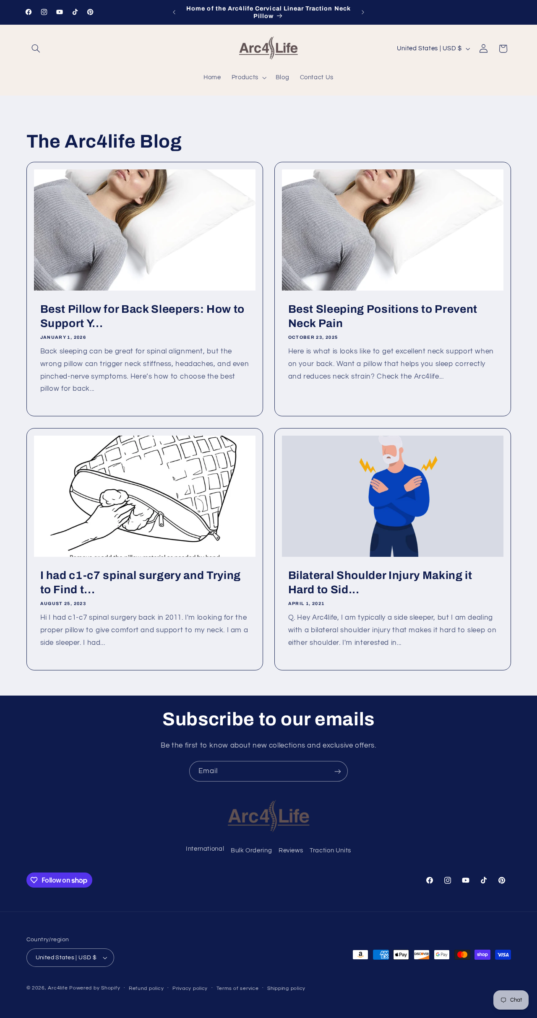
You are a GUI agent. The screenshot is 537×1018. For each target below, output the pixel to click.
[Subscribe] (337, 771)
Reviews (291, 850)
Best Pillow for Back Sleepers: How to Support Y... (142, 316)
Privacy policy (190, 988)
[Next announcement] (363, 12)
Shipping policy (286, 988)
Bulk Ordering (251, 850)
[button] (36, 48)
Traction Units (330, 850)
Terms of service (237, 988)
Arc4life (58, 988)
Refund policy (146, 988)
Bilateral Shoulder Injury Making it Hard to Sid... (380, 582)
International (205, 849)
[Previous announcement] (174, 12)
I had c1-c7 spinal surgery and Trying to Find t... (140, 582)
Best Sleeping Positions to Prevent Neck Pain (382, 316)
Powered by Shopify (94, 988)
